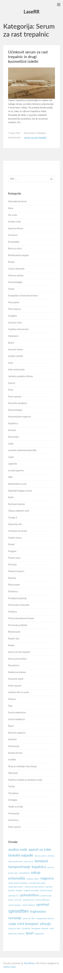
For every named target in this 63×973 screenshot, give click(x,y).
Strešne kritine (15, 753)
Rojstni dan (13, 639)
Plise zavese (14, 585)
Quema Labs (9, 967)
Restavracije (14, 632)
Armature (13, 235)
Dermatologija (15, 282)
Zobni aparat (14, 827)
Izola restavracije (16, 370)
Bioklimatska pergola (18, 255)
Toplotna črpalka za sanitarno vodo (25, 780)
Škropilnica (13, 665)
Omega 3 (12, 518)
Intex (10, 363)
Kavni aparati (14, 397)
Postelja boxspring (17, 598)
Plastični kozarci (16, 571)
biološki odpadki (20, 855)
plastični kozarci (46, 890)
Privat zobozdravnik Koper (21, 618)
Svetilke (12, 760)
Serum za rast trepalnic (35, 138)
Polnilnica (13, 592)
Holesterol (13, 336)
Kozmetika (13, 437)
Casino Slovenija (16, 269)
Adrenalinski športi (17, 201)
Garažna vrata (15, 323)
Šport (11, 726)
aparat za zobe (40, 849)
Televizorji (13, 773)
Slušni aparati (14, 686)
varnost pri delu (29, 918)
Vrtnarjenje (13, 814)
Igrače (11, 343)
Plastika (12, 578)
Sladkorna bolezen (17, 672)
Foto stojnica (14, 309)
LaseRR (31, 12)
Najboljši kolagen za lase (20, 491)
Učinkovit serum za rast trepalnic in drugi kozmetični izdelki (28, 57)
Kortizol (12, 430)
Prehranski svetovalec (19, 605)
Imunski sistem (15, 349)
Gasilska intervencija (18, 329)
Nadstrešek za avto (17, 484)
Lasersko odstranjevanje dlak (22, 450)
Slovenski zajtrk (15, 679)
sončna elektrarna (42, 900)
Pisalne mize (14, 558)
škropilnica (26, 928)
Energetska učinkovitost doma (23, 296)
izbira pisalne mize (15, 861)
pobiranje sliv (13, 896)
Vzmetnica (13, 820)
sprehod (42, 904)
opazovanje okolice (15, 887)
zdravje (45, 924)
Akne (10, 208)
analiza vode (17, 849)
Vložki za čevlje (15, 807)
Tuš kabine (13, 793)
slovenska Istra (28, 900)
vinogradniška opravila (45, 918)
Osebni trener (15, 538)
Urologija (12, 800)
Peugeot (12, 551)
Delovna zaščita (16, 276)
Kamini (11, 383)
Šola (10, 706)
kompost (41, 861)
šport (30, 933)
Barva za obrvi (15, 249)
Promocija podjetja (17, 625)
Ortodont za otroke (17, 531)
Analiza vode (14, 222)
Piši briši (12, 565)
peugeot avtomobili (31, 890)
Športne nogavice (16, 733)
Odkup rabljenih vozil (18, 511)
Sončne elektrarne (17, 713)
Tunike (11, 786)
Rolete (11, 645)
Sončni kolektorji (16, 719)
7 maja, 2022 (14, 133)
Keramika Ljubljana (17, 403)
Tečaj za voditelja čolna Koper (22, 766)
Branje (11, 262)
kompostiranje (19, 867)
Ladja (10, 444)
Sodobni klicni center (18, 692)
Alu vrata (12, 215)
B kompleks (13, 242)
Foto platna (13, 302)
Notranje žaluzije (16, 504)
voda (12, 924)
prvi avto (18, 900)
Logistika (12, 464)
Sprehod (12, 739)
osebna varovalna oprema (34, 887)
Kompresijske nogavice (19, 417)
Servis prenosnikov (17, 659)
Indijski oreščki (15, 356)
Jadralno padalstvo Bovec (20, 376)
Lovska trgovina (16, 471)
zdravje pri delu (14, 928)
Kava (10, 390)
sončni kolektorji (28, 905)
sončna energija (14, 905)
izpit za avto (28, 861)
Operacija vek (15, 524)
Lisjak (11, 457)
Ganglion (12, 316)
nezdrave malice (32, 879)
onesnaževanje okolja (37, 883)
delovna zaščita (40, 856)
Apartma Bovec (15, 228)
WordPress (29, 963)
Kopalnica (13, 423)
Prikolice (12, 612)
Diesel (11, 289)
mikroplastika (24, 873)
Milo (10, 477)
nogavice (47, 878)
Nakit (11, 497)
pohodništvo (29, 895)
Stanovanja (13, 746)
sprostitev (18, 911)
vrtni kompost (27, 924)
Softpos (12, 699)
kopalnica (39, 867)
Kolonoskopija (15, 410)
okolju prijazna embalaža (17, 883)
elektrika (50, 856)
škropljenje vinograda (40, 928)
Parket (11, 544)
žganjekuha (39, 934)
